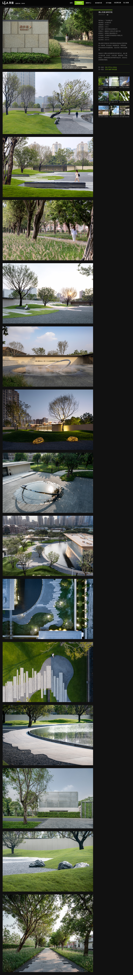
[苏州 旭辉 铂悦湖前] (124, 110)
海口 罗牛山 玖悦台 (111, 67)
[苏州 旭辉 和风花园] (124, 96)
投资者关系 (98, 3)
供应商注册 (117, 2)
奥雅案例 (79, 3)
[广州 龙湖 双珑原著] (114, 110)
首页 (71, 3)
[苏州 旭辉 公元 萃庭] (114, 96)
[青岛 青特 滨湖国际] (103, 110)
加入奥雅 (126, 2)
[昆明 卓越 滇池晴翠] (124, 81)
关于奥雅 (108, 3)
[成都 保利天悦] (114, 81)
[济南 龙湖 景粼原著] (103, 96)
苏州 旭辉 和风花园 (111, 69)
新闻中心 (88, 3)
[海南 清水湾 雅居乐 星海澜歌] (103, 81)
